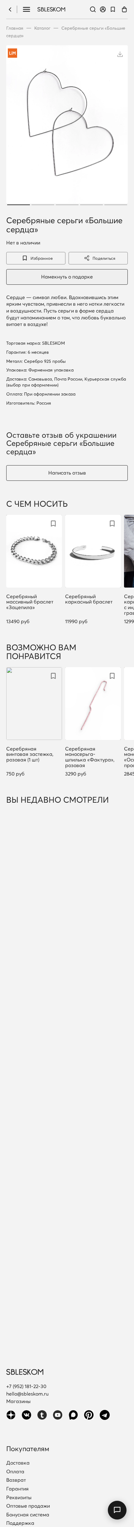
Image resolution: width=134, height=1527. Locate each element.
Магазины (18, 1401)
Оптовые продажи (28, 1506)
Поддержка (20, 1523)
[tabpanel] (67, 126)
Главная (14, 28)
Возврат (16, 1480)
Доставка (18, 1463)
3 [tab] (67, 204)
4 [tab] (91, 204)
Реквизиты (18, 1497)
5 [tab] (115, 204)
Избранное (42, 258)
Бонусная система (27, 1515)
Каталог (42, 28)
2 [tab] (42, 204)
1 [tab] (18, 204)
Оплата (15, 1472)
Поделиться (104, 258)
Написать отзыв (67, 473)
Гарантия (17, 1489)
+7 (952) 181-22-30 (26, 1386)
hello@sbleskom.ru (27, 1394)
